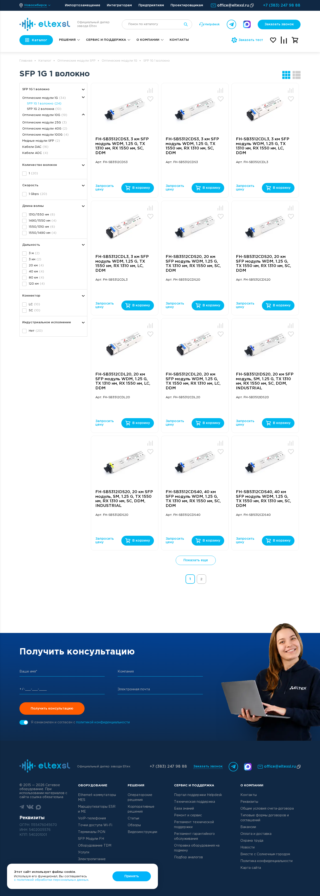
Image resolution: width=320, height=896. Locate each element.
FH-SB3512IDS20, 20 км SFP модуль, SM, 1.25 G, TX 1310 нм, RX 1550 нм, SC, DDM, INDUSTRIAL (265, 381)
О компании (147, 40)
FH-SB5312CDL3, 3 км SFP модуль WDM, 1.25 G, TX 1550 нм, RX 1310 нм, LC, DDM (122, 263)
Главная (25, 60)
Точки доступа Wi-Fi (95, 825)
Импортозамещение (82, 5)
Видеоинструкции (142, 832)
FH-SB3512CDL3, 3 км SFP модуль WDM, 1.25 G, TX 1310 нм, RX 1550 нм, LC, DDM (262, 146)
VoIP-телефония (92, 818)
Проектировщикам (187, 5)
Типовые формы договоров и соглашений (264, 818)
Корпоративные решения (141, 809)
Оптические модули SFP (76, 60)
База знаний (184, 808)
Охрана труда (251, 840)
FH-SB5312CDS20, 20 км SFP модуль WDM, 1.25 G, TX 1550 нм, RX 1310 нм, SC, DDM (263, 263)
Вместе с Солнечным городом (265, 854)
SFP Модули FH (91, 838)
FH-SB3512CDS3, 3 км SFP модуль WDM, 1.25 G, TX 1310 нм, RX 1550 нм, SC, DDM (122, 146)
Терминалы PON (91, 832)
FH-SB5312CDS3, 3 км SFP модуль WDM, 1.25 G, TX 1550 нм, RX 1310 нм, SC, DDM (192, 146)
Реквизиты (249, 801)
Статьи (133, 818)
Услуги (83, 852)
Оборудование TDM (94, 845)
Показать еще (195, 560)
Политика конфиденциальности (266, 861)
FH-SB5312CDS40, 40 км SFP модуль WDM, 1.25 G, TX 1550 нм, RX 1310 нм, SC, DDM (263, 499)
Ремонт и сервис (188, 815)
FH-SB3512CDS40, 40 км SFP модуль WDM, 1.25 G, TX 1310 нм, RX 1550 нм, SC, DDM (193, 499)
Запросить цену (104, 188)
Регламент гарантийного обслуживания (194, 836)
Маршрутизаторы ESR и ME (96, 809)
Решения (67, 40)
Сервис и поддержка (106, 40)
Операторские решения (140, 797)
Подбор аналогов (188, 857)
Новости (247, 847)
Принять (131, 876)
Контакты (179, 40)
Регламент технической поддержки (194, 825)
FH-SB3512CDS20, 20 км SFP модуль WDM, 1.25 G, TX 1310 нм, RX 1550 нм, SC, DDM (193, 263)
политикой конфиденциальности (103, 722)
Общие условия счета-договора (267, 808)
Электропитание (92, 859)
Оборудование (92, 785)
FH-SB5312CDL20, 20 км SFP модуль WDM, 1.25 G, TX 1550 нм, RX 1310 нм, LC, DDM (193, 381)
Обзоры (134, 825)
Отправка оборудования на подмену (197, 848)
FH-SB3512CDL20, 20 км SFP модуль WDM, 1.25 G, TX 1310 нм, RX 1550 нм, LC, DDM (122, 381)
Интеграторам (119, 5)
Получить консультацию (52, 708)
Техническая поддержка (194, 801)
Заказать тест (250, 40)
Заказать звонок (279, 24)
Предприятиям (151, 5)
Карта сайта (250, 867)
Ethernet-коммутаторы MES (97, 797)
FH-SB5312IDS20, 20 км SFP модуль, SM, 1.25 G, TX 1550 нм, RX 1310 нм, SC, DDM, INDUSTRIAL (124, 499)
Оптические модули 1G (119, 60)
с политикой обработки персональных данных (51, 880)
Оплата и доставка (256, 834)
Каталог (44, 60)
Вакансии (248, 827)
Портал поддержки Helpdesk (198, 795)
